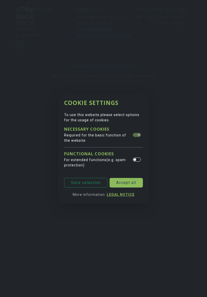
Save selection (86, 182)
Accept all (126, 182)
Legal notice (121, 195)
